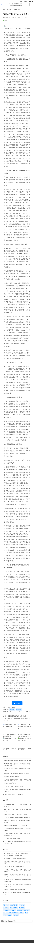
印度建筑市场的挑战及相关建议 (14, 794)
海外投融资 (17, 9)
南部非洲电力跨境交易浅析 (12, 777)
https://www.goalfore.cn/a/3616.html (20, 712)
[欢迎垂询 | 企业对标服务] (16, 921)
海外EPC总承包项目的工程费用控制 (14, 889)
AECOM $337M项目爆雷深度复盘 (14, 867)
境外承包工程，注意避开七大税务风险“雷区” (16, 773)
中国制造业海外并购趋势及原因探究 (14, 786)
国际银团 (12, 709)
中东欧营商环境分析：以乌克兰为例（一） (16, 825)
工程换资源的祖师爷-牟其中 (12, 838)
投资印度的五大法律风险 (11, 783)
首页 (4, 9)
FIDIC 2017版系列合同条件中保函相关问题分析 (17, 760)
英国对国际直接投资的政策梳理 (17, 716)
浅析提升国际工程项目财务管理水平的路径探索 (17, 780)
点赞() (17, 703)
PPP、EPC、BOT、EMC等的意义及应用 (15, 814)
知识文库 (9, 9)
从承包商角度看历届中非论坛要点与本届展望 (17, 817)
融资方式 (18, 709)
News (25, 1)
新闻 (21, 1)
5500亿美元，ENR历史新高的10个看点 (15, 858)
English (31, 1)
